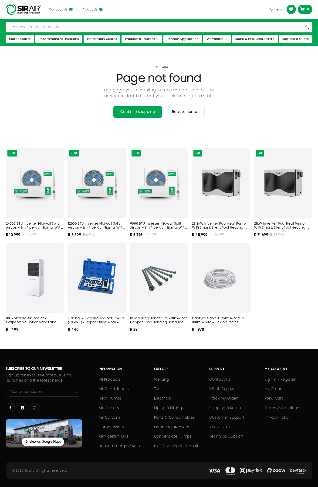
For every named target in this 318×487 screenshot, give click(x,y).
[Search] (308, 27)
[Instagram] (22, 407)
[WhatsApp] (34, 407)
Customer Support (226, 417)
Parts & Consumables (174, 417)
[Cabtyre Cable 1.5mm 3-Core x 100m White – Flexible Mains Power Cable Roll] (221, 278)
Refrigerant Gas (113, 436)
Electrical (163, 398)
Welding (161, 379)
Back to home (184, 112)
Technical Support (226, 436)
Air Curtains (110, 417)
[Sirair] (23, 9)
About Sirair (220, 427)
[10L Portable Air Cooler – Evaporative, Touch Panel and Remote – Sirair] (35, 278)
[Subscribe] (76, 391)
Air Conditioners (114, 389)
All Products (110, 379)
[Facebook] (10, 407)
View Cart (274, 398)
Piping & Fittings (169, 408)
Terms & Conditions (283, 408)
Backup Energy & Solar (120, 446)
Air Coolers (109, 408)
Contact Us (219, 379)
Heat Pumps (110, 398)
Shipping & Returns (227, 408)
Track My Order (223, 398)
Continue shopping (137, 112)
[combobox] (155, 27)
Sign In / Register (280, 379)
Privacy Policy (278, 417)
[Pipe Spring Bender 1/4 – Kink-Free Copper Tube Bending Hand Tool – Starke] (159, 278)
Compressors (111, 427)
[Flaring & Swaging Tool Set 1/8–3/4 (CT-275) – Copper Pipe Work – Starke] (97, 278)
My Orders (274, 389)
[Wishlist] (291, 9)
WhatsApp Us (221, 389)
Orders (276, 9)
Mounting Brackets (171, 427)
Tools (159, 389)
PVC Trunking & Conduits (177, 446)
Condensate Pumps (173, 436)
